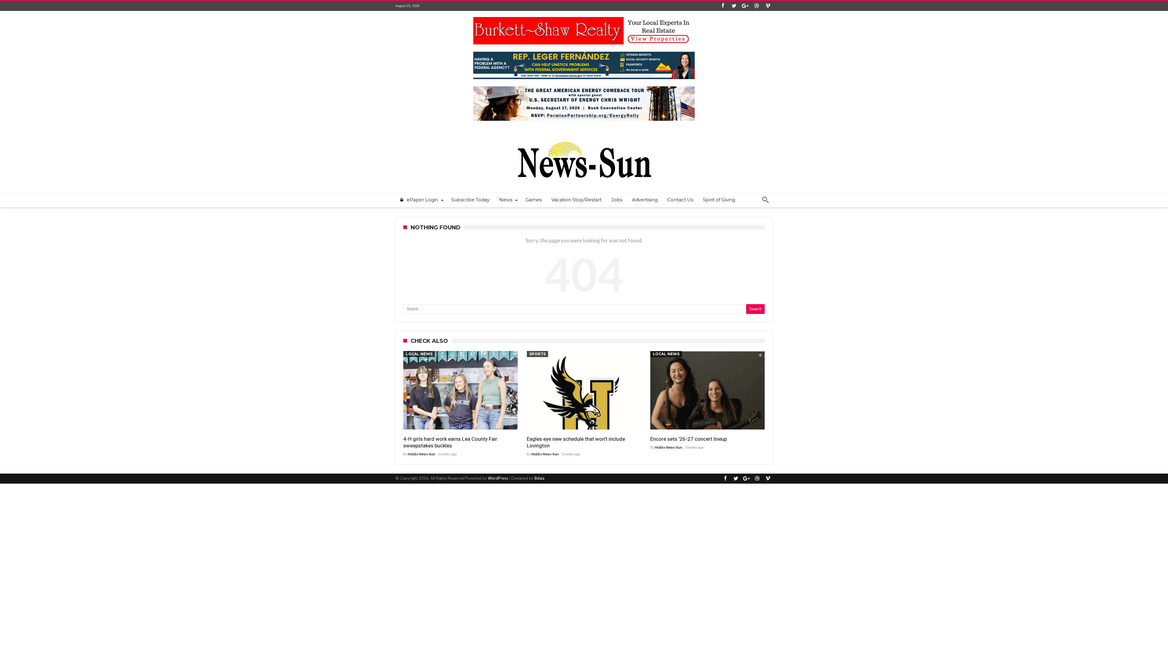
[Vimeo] (768, 6)
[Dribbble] (756, 6)
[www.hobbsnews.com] (584, 137)
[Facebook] (723, 6)
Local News (419, 354)
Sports (537, 354)
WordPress (498, 478)
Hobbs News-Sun (421, 454)
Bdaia (539, 478)
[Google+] (745, 6)
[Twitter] (734, 6)
